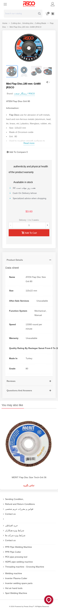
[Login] (53, 4)
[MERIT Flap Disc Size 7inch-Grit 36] (29, 443)
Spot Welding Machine (16, 593)
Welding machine (13, 573)
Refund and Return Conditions (20, 504)
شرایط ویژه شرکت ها (15, 535)
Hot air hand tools (13, 588)
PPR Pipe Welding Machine (18, 547)
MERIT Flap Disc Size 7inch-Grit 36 (29, 477)
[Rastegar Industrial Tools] (29, 4)
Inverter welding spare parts (18, 583)
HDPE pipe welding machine (19, 562)
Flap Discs (14, 115)
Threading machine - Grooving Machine (24, 566)
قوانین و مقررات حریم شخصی (19, 509)
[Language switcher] (53, 14)
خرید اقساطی (11, 525)
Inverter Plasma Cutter (16, 578)
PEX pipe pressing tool (16, 557)
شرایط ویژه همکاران (14, 530)
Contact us (10, 514)
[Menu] (5, 4)
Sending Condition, (14, 499)
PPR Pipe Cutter (13, 552)
